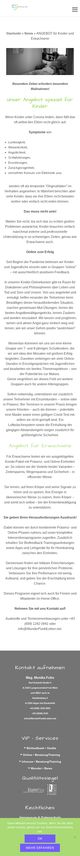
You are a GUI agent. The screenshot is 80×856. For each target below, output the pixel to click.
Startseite (13, 33)
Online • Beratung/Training (41, 754)
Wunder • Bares (41, 768)
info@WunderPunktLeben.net (40, 718)
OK (40, 838)
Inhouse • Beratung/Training (41, 761)
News (28, 33)
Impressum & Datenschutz (40, 817)
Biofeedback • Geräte (41, 748)
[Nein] (75, 837)
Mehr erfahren (40, 848)
